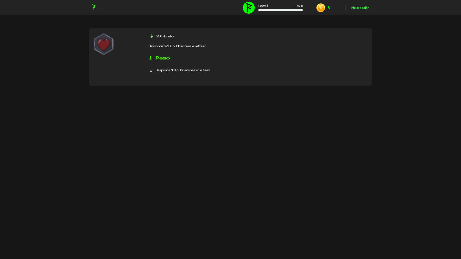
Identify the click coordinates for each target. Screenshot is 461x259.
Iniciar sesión (360, 8)
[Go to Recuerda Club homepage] (94, 7)
